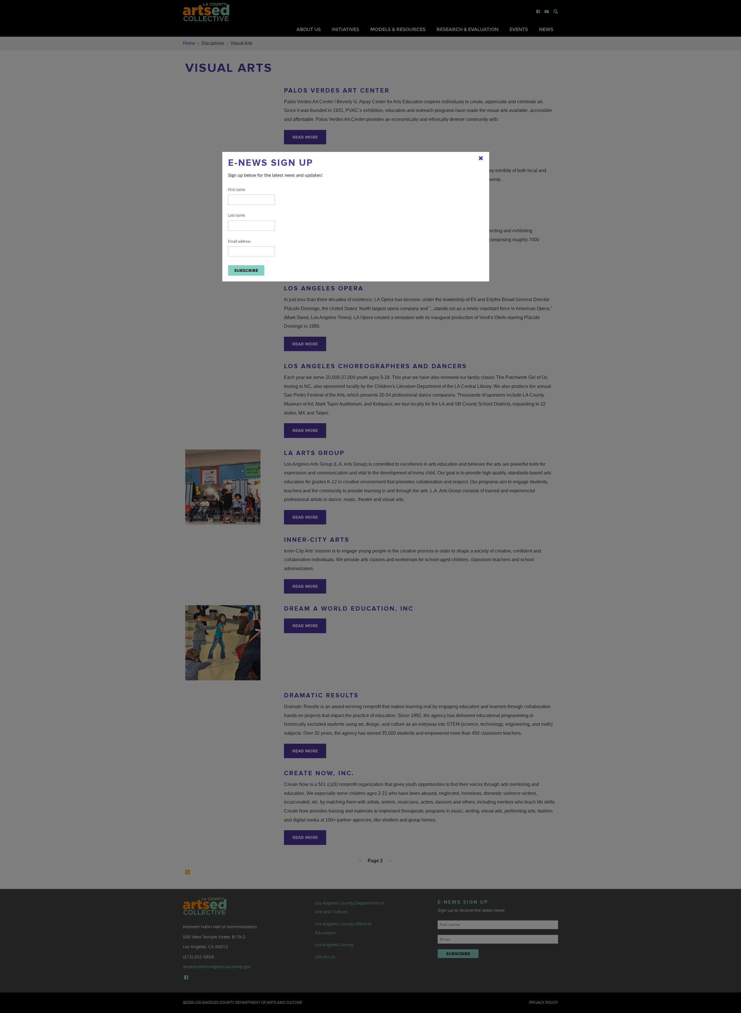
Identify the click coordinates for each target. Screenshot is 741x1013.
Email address (239, 242)
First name (236, 190)
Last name (236, 215)
